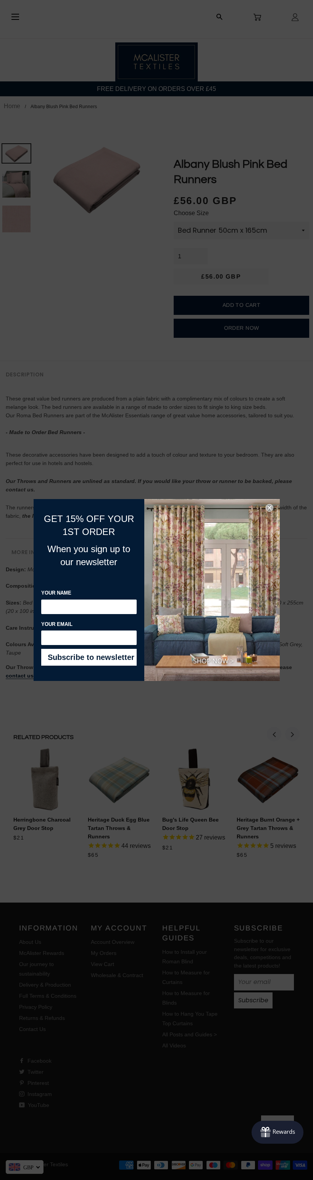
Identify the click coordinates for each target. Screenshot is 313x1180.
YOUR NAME (56, 593)
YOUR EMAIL (57, 624)
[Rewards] (277, 1132)
